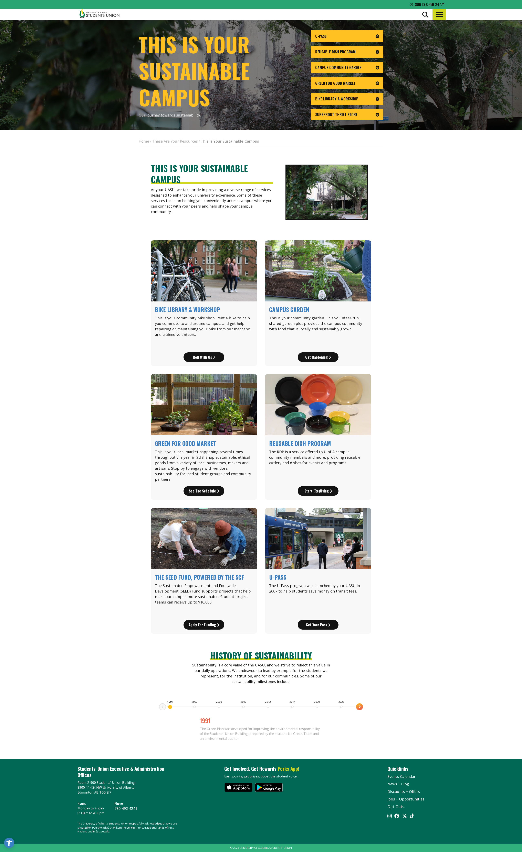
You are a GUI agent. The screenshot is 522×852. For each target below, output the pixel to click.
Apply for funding (203, 624)
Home (144, 141)
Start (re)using (317, 491)
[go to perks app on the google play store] (269, 788)
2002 (194, 702)
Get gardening (317, 357)
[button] (439, 14)
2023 (341, 702)
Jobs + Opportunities (405, 799)
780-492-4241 (125, 808)
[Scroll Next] (162, 706)
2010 (243, 702)
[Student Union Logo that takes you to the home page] (99, 14)
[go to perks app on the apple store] (238, 788)
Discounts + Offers (403, 791)
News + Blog (398, 784)
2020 (317, 702)
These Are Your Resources (175, 141)
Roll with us (203, 357)
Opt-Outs (395, 806)
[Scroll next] (359, 706)
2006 (219, 702)
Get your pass (317, 624)
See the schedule (203, 491)
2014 (292, 702)
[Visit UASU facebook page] (396, 816)
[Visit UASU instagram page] (389, 816)
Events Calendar (401, 776)
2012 (268, 702)
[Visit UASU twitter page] (404, 816)
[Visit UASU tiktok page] (412, 816)
